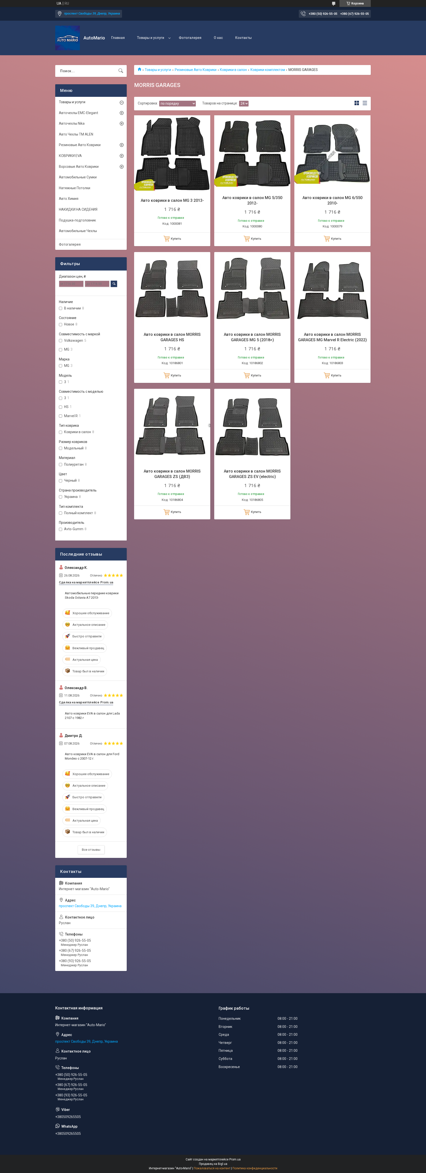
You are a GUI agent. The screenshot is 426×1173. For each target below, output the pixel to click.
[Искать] (121, 71)
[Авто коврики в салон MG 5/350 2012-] (252, 153)
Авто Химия (68, 199)
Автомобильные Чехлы (78, 231)
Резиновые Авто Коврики (195, 70)
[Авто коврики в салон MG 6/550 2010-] (332, 153)
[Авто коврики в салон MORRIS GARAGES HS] (172, 290)
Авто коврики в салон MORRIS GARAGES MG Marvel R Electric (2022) (332, 337)
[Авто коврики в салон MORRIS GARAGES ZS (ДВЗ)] (172, 427)
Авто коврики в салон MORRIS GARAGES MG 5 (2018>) (252, 337)
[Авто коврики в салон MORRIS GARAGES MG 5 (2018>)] (252, 290)
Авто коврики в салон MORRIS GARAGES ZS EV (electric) (252, 474)
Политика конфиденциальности (254, 1168)
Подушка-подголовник (77, 220)
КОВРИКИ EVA (70, 156)
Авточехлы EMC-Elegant (78, 113)
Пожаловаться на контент (212, 1168)
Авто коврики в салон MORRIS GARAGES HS (172, 337)
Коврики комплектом (267, 70)
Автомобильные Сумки (78, 177)
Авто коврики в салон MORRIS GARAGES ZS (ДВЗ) (172, 474)
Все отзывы (91, 849)
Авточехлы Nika (72, 123)
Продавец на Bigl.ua (213, 1164)
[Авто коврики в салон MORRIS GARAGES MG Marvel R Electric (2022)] (332, 290)
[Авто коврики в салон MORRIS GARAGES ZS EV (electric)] (252, 427)
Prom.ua (235, 1159)
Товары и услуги (150, 38)
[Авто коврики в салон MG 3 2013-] (172, 153)
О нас (218, 38)
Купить (176, 238)
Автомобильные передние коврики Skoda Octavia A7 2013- (92, 595)
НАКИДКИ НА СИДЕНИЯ (78, 209)
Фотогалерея (190, 38)
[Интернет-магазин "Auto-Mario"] (67, 38)
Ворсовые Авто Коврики (79, 167)
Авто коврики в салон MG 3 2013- (172, 200)
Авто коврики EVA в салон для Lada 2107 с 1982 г (92, 716)
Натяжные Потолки (74, 188)
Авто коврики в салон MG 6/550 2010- (332, 200)
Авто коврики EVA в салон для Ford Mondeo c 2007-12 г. (92, 756)
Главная (118, 38)
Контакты (243, 38)
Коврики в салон (233, 70)
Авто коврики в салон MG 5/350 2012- (252, 200)
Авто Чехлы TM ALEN (76, 134)
